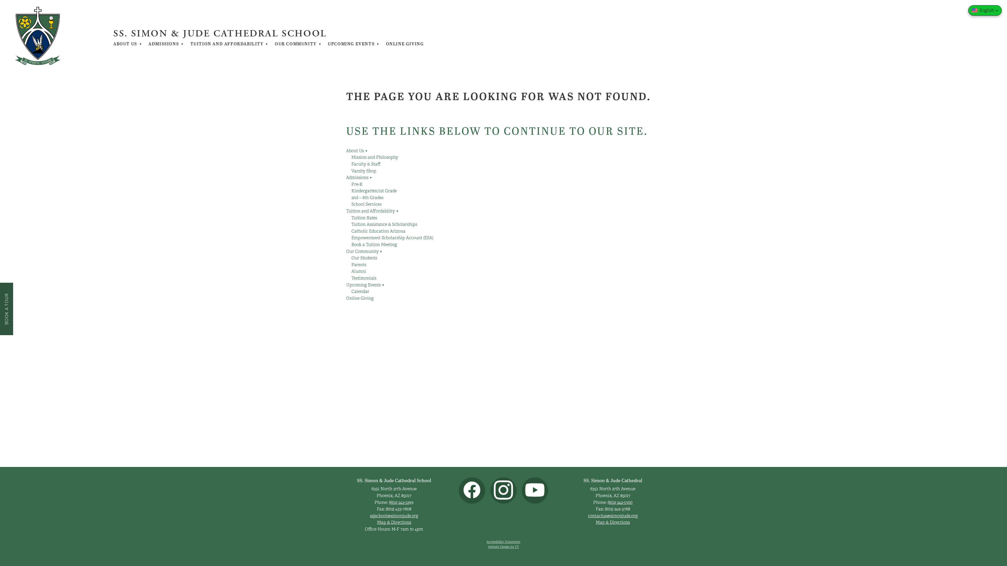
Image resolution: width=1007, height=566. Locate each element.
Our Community (298, 44)
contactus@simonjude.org (613, 516)
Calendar (360, 291)
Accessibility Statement (503, 542)
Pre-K (357, 184)
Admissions (166, 44)
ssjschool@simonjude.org (394, 516)
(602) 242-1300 (620, 502)
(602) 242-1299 (401, 502)
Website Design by (503, 547)
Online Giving (405, 44)
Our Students (364, 258)
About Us (127, 44)
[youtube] (535, 490)
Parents (358, 265)
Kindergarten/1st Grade (374, 191)
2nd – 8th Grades (367, 197)
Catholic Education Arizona (378, 231)
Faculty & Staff (366, 164)
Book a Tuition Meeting (374, 244)
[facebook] (472, 490)
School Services (366, 204)
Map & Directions (394, 522)
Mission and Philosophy (374, 157)
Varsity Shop (363, 171)
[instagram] (503, 490)
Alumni (358, 271)
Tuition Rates (364, 218)
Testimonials (363, 278)
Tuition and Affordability (229, 44)
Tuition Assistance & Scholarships (384, 224)
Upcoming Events (353, 44)
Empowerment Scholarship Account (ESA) (392, 238)
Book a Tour (6, 308)
